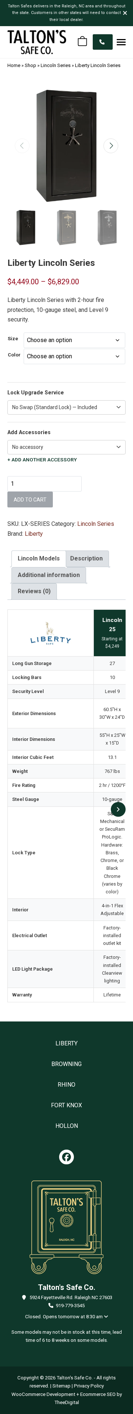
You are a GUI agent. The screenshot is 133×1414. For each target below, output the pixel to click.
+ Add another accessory (42, 459)
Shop (30, 65)
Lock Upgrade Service (35, 393)
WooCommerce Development (43, 1394)
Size (13, 338)
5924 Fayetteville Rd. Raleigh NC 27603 (71, 1297)
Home (13, 65)
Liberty (34, 533)
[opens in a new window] (66, 1157)
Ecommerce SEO (98, 1394)
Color (14, 355)
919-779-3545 (70, 1305)
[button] (121, 42)
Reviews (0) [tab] (34, 591)
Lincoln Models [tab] (39, 558)
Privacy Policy (89, 1386)
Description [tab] (86, 558)
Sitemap (61, 1386)
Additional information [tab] (49, 574)
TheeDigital (66, 1402)
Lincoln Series (56, 65)
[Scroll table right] (118, 809)
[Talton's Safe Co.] (36, 42)
